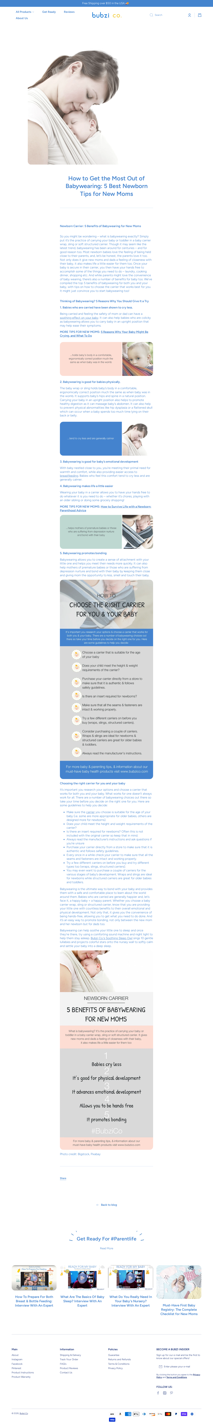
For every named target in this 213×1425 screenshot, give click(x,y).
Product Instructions (23, 1372)
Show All (106, 1326)
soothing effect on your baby (79, 318)
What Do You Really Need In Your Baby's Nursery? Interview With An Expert (130, 1301)
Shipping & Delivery (70, 1355)
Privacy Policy (115, 1368)
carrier (90, 812)
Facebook (17, 1363)
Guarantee (113, 1355)
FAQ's (63, 1363)
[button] (199, 15)
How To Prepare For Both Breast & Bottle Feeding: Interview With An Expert (34, 1301)
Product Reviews (69, 1368)
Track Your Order (69, 1359)
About (15, 1355)
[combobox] (166, 15)
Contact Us (66, 1372)
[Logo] (106, 15)
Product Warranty (21, 1376)
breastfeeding (69, 476)
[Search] (150, 15)
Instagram (17, 1359)
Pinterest (16, 1368)
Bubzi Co (24, 1413)
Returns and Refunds (119, 1359)
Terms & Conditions (118, 1363)
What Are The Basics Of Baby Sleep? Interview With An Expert (82, 1301)
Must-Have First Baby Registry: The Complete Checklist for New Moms (179, 1309)
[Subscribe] (197, 1367)
